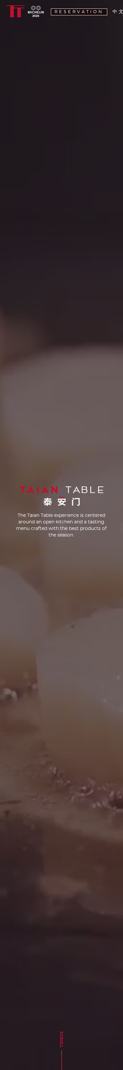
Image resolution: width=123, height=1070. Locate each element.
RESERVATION (79, 12)
